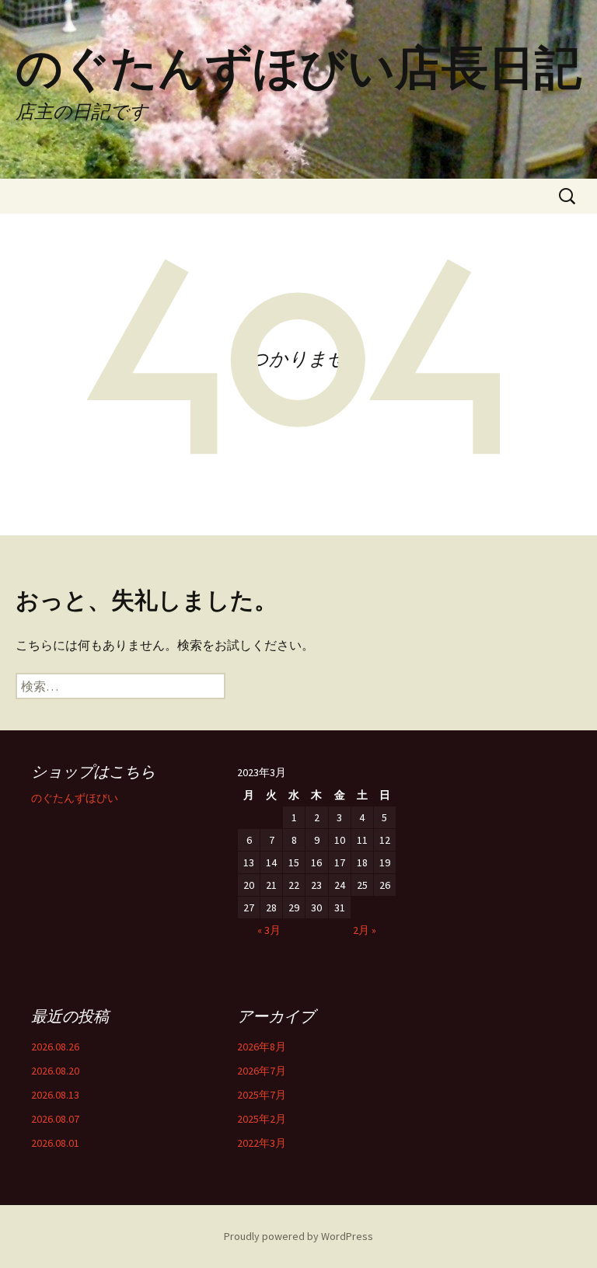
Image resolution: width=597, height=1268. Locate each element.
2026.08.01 (55, 1143)
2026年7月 (261, 1071)
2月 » (364, 930)
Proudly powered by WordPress (298, 1236)
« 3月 (269, 930)
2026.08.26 (55, 1047)
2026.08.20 (55, 1071)
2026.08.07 (55, 1119)
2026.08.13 (55, 1095)
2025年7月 (261, 1095)
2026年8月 (261, 1047)
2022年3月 (261, 1143)
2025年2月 (261, 1119)
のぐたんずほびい (74, 798)
